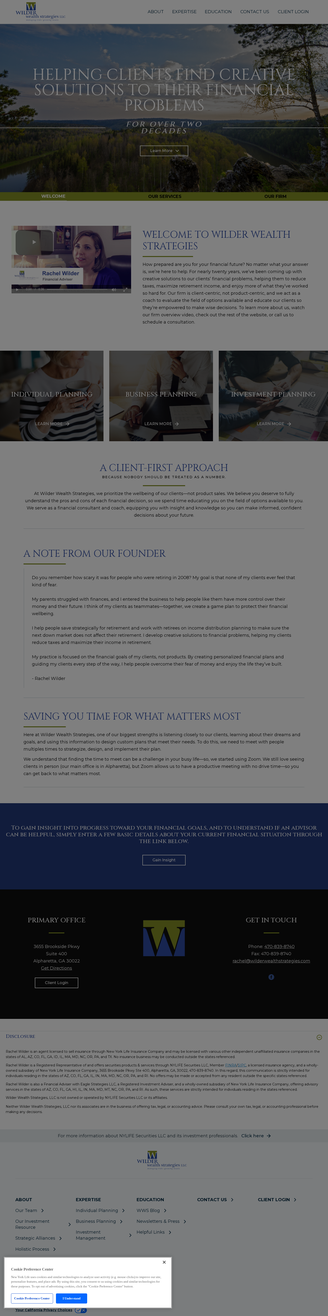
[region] (88, 1282)
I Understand (72, 1298)
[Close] (164, 1262)
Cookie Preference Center (32, 1298)
